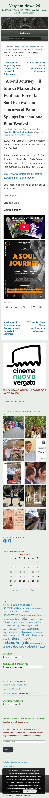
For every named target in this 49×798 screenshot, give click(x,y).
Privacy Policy (8, 766)
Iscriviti (8, 749)
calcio (29, 604)
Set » (33, 590)
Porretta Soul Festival (23, 135)
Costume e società (28, 46)
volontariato (35, 646)
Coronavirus (11, 614)
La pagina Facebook (14, 402)
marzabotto (7, 629)
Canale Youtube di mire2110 (14, 684)
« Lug (15, 590)
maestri (35, 625)
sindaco (18, 638)
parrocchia (19, 632)
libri (40, 622)
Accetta (30, 791)
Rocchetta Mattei (35, 635)
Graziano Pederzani (35, 619)
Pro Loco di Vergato (10, 693)
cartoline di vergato (36, 608)
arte (9, 604)
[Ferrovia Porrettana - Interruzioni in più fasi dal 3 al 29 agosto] (35, 520)
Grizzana (7, 622)
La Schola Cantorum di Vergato (15, 762)
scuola (6, 639)
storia (35, 639)
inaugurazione (25, 622)
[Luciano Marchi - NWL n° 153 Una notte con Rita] (35, 496)
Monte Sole (17, 629)
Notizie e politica (25, 132)
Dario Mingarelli (26, 615)
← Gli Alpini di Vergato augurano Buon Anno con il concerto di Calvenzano (12, 68)
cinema (27, 612)
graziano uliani (9, 135)
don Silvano (38, 615)
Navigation (24, 33)
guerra (16, 622)
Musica (16, 132)
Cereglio (21, 612)
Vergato (22, 642)
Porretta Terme (8, 635)
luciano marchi (9, 625)
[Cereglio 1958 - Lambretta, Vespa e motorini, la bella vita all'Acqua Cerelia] (35, 473)
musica (34, 629)
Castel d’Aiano (10, 611)
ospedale (8, 632)
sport (28, 639)
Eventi (39, 129)
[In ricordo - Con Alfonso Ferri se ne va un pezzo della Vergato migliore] (35, 450)
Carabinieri (10, 608)
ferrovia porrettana (11, 618)
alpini (4, 605)
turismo (9, 642)
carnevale (23, 608)
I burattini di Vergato (10, 689)
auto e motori (19, 604)
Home (17, 46)
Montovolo (26, 629)
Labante (33, 622)
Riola (24, 635)
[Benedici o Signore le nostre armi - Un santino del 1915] (13, 520)
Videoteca (17, 646)
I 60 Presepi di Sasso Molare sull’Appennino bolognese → (35, 67)
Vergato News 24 (24, 5)
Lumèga (28, 626)
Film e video (8, 132)
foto (24, 618)
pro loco (17, 635)
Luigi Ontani (20, 625)
